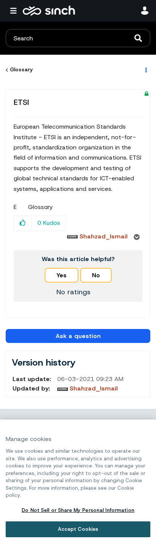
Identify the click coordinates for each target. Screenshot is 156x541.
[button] (23, 223)
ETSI (21, 102)
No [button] (96, 275)
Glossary (21, 69)
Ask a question (78, 336)
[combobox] (78, 38)
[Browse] (15, 10)
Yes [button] (61, 275)
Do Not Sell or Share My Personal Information (78, 510)
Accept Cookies (78, 529)
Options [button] (145, 69)
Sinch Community (49, 10)
